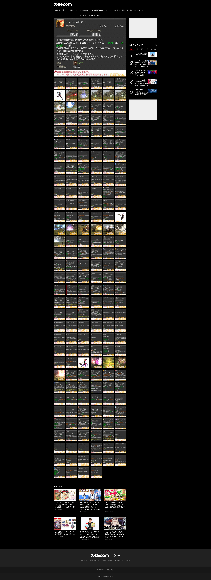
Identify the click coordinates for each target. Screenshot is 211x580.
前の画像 (83, 15)
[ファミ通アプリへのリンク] (100, 569)
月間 (147, 49)
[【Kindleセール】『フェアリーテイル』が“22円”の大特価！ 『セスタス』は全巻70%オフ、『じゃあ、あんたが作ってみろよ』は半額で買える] (65, 495)
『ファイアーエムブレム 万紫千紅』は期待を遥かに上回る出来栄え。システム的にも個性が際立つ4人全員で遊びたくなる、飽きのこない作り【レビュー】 (115, 534)
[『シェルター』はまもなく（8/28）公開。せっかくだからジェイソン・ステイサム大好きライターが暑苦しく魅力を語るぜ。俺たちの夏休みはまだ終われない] (152, 72)
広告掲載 (128, 560)
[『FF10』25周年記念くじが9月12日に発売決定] (152, 54)
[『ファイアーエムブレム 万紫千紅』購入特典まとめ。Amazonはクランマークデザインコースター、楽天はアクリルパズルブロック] (65, 523)
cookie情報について (119, 560)
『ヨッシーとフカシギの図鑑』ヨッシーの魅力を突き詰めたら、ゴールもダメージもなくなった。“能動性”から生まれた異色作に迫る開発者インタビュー (115, 506)
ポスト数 (153, 49)
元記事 (58, 10)
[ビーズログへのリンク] (111, 569)
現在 (131, 49)
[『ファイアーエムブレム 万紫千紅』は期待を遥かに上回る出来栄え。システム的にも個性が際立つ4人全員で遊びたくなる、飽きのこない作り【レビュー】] (115, 523)
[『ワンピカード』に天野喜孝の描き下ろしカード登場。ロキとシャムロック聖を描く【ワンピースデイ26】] (152, 62)
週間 (142, 49)
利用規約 (104, 560)
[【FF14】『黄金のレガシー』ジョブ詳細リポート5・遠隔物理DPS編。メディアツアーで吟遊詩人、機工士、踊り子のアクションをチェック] (59, 83)
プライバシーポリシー (94, 560)
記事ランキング (136, 45)
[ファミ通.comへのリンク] (63, 4)
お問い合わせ (84, 560)
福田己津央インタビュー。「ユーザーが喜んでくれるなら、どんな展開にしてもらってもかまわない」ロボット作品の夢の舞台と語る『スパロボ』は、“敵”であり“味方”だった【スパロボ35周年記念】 (90, 506)
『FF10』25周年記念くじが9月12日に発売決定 (141, 54)
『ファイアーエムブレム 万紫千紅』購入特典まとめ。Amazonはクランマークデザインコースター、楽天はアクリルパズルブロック (65, 533)
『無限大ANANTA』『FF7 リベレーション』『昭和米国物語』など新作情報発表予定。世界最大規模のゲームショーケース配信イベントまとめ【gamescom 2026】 (141, 92)
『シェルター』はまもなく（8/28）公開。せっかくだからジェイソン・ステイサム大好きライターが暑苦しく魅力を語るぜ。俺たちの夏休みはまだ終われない (141, 73)
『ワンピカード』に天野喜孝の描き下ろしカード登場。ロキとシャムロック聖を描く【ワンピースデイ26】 (141, 63)
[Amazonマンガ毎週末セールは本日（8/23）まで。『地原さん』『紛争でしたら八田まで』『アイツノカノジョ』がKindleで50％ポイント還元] (152, 81)
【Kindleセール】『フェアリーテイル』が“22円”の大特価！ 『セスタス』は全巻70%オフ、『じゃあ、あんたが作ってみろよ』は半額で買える (65, 505)
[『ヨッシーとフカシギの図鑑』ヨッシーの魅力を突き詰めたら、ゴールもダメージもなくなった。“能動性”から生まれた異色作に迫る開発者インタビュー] (115, 495)
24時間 (136, 49)
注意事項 (110, 560)
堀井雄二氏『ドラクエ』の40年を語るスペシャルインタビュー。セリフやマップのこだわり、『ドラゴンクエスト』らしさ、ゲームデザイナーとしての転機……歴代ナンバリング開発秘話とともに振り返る (90, 534)
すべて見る (154, 45)
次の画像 (97, 15)
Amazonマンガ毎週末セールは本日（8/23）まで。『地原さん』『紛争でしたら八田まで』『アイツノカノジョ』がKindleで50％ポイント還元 (141, 82)
